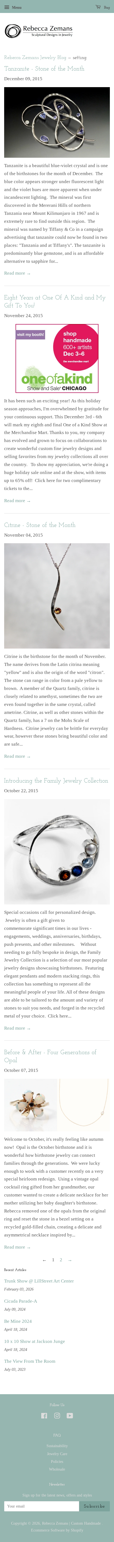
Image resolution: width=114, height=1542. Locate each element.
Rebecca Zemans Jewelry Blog (35, 57)
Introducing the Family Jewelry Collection (56, 781)
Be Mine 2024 (18, 1321)
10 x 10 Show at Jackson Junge (34, 1341)
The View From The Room (29, 1361)
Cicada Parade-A (20, 1301)
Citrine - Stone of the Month (40, 525)
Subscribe (94, 1506)
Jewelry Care (57, 1454)
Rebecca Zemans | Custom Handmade (72, 1523)
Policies (57, 1461)
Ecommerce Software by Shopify (57, 1530)
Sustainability (57, 1446)
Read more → (17, 273)
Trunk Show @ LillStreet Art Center (39, 1281)
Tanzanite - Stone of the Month (44, 69)
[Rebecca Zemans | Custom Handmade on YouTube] (70, 1417)
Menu (16, 8)
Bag (106, 8)
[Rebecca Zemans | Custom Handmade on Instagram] (57, 1417)
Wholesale (57, 1469)
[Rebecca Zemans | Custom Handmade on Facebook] (44, 1417)
